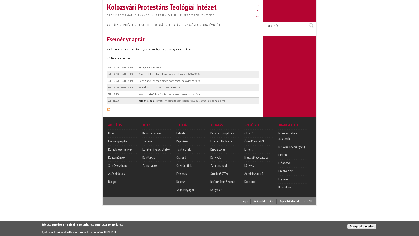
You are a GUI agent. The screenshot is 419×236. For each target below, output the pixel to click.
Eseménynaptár (118, 141)
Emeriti (248, 149)
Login (245, 201)
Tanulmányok (218, 165)
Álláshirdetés (116, 173)
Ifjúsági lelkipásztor (257, 157)
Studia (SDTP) (219, 173)
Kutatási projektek (222, 133)
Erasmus (181, 173)
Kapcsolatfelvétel (289, 201)
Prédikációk (285, 171)
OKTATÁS (159, 25)
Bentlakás (148, 157)
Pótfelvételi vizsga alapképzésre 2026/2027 (175, 74)
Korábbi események (120, 149)
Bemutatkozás (151, 133)
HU (257, 5)
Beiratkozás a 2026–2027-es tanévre (159, 87)
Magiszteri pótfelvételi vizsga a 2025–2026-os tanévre (169, 94)
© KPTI (308, 201)
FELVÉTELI (143, 25)
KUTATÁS (174, 25)
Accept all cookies (361, 226)
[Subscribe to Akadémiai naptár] (108, 108)
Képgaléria (285, 187)
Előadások (284, 163)
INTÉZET (128, 25)
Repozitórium (218, 149)
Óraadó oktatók (254, 141)
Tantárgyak (183, 149)
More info (110, 231)
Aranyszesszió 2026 (150, 67)
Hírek (111, 133)
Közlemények (116, 157)
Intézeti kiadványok (222, 141)
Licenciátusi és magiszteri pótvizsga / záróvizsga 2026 (169, 80)
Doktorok (250, 181)
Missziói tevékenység (291, 146)
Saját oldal (259, 201)
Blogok (112, 181)
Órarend (181, 157)
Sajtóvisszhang (117, 165)
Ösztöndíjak (184, 165)
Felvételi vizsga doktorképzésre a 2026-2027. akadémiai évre (190, 100)
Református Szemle (222, 181)
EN (257, 10)
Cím (272, 201)
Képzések (182, 141)
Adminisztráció (253, 173)
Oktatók (249, 133)
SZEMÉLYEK (191, 25)
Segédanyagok (185, 189)
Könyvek (215, 157)
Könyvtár (216, 189)
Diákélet (283, 155)
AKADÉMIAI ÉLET (212, 25)
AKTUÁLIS (113, 25)
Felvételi (181, 133)
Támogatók (149, 165)
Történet (148, 141)
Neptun (180, 181)
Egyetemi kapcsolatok (156, 149)
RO (257, 16)
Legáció (283, 179)
